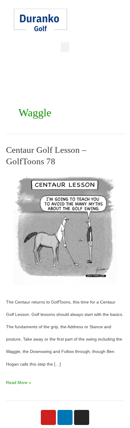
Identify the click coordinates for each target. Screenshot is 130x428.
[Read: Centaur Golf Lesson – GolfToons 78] (65, 230)
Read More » (18, 380)
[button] (65, 47)
